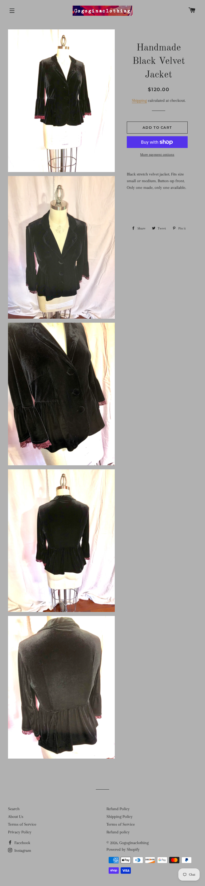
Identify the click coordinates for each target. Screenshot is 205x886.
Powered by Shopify (123, 849)
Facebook (21, 842)
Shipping (139, 100)
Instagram (22, 850)
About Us (15, 816)
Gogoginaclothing (134, 842)
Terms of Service (22, 824)
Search (13, 808)
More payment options (157, 155)
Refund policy (118, 832)
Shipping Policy (120, 816)
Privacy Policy (19, 832)
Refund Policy (118, 808)
